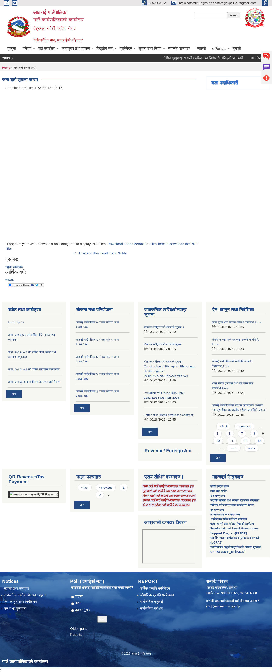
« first (223, 426)
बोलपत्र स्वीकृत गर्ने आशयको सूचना (162, 344)
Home (6, 67)
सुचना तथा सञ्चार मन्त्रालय (225, 514)
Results (76, 635)
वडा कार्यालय (46, 48)
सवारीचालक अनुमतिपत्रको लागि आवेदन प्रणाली (235, 547)
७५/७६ (9, 280)
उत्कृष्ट (79, 596)
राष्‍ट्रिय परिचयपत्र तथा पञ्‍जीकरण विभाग (232, 505)
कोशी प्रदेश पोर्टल (219, 486)
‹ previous (244, 426)
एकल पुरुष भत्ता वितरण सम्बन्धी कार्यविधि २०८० (237, 322)
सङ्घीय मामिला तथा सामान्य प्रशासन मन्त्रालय (234, 500)
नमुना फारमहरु (14, 267)
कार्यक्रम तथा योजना (76, 48)
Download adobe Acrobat (126, 244)
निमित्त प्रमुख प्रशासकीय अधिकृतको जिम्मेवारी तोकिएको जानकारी (193, 58)
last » (251, 448)
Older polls (78, 629)
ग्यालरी (201, 48)
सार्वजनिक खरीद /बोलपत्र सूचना (25, 595)
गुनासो (237, 48)
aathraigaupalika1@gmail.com (236, 600)
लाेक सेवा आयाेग (218, 491)
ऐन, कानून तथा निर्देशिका (20, 602)
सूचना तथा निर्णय (150, 48)
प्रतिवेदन (126, 48)
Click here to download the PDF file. (100, 253)
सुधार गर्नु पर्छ (82, 610)
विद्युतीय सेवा (104, 48)
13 (259, 440)
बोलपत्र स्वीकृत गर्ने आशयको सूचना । (164, 327)
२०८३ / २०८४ (16, 322)
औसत (78, 603)
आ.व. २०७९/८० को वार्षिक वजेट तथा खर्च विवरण (34, 382)
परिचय (27, 48)
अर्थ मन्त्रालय (217, 495)
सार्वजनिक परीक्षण (151, 608)
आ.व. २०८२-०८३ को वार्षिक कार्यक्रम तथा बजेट (34, 369)
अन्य (14, 394)
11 (231, 440)
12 (245, 440)
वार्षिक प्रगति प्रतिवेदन (155, 588)
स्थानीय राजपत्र (179, 48)
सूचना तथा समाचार (16, 588)
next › (233, 448)
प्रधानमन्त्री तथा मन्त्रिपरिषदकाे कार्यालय (232, 523)
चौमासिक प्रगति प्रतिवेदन (157, 595)
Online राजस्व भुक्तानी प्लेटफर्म (227, 552)
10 (218, 440)
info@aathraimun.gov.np (223, 606)
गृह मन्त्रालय (217, 509)
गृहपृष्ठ (11, 48)
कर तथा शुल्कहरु (15, 608)
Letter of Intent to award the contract (168, 415)
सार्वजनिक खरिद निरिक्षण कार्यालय (228, 519)
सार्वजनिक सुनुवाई (151, 602)
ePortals (219, 48)
